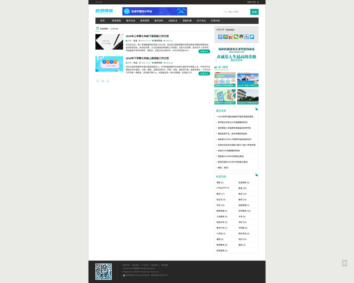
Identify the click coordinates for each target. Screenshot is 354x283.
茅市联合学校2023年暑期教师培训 (233, 122)
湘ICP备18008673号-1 (159, 275)
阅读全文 (204, 51)
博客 (220, 182)
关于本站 (201, 20)
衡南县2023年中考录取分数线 (231, 156)
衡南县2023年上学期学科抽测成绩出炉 (234, 139)
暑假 (220, 239)
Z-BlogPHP (223, 188)
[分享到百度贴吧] (246, 37)
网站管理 (164, 265)
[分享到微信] (236, 37)
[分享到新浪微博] (231, 37)
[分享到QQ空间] (225, 37)
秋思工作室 (251, 2)
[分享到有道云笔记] (252, 37)
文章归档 (215, 20)
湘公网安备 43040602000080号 (137, 275)
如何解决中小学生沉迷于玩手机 (226, 103)
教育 (243, 188)
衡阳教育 (222, 245)
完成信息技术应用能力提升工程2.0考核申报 (237, 145)
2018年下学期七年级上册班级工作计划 (147, 58)
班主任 (221, 199)
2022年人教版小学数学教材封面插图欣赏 (253, 86)
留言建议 (135, 265)
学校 (243, 222)
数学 (243, 194)
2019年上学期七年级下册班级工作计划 (147, 36)
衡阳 (242, 245)
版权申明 (126, 265)
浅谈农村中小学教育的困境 (248, 103)
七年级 (221, 233)
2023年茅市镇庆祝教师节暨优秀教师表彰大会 (237, 117)
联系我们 (154, 265)
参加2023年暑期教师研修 (229, 151)
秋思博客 (104, 29)
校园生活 (173, 20)
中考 (242, 216)
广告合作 (145, 265)
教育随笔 (116, 20)
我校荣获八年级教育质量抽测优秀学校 (234, 128)
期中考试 (244, 233)
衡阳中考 (222, 222)
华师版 (243, 228)
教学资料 (158, 20)
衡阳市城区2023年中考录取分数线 (233, 162)
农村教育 (244, 211)
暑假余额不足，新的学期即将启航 (232, 134)
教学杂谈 (130, 20)
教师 (243, 199)
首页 (102, 20)
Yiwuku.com (154, 272)
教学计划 (222, 228)
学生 (221, 205)
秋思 (135, 41)
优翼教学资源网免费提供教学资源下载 (229, 86)
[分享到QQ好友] (241, 37)
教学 (221, 194)
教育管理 (144, 20)
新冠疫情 (222, 250)
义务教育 (222, 216)
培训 (243, 239)
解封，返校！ (224, 168)
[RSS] (258, 2)
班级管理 (244, 205)
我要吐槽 (187, 20)
